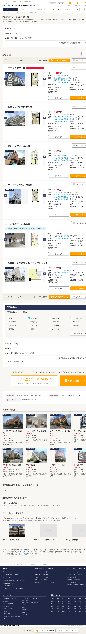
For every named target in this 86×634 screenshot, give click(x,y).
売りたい (25, 9)
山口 (80, 608)
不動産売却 (5, 601)
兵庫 (75, 606)
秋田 (52, 608)
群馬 (58, 606)
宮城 (52, 606)
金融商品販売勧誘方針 (8, 586)
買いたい (10, 9)
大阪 (75, 603)
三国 (68, 78)
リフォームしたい (71, 9)
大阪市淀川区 (63, 114)
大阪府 (56, 75)
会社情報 (61, 3)
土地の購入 (5, 611)
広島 (80, 606)
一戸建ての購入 (6, 614)
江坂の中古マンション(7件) (11, 505)
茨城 (58, 601)
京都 (75, 601)
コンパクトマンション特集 (41, 572)
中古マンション (6, 606)
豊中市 (61, 75)
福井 (63, 611)
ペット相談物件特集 (72, 582)
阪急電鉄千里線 (59, 160)
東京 (63, 598)
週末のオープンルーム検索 (41, 574)
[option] (15, 79)
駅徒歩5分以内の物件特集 (73, 579)
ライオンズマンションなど (41, 577)
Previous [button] (5, 79)
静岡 (69, 606)
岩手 (52, 603)
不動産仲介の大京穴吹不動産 (10, 598)
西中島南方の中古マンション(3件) (51, 505)
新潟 (63, 603)
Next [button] (44, 79)
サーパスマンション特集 (41, 579)
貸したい (56, 9)
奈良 (75, 608)
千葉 (58, 611)
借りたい (41, 9)
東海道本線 (58, 121)
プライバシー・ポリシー (9, 572)
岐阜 (69, 603)
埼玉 (58, 608)
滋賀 (75, 598)
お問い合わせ (25, 614)
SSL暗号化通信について (8, 583)
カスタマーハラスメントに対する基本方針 (13, 588)
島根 (80, 601)
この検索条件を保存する (15, 361)
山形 (52, 611)
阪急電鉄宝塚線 (59, 78)
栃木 (58, 603)
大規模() (5, 490)
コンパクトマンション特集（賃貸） (76, 574)
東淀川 (66, 121)
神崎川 (69, 80)
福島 (58, 598)
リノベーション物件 (7, 608)
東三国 (72, 82)
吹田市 (61, 153)
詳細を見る (59, 98)
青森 (52, 601)
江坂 (71, 156)
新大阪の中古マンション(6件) (30, 505)
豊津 (68, 160)
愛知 (69, 608)
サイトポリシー (6, 577)
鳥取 (80, 598)
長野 (69, 601)
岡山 (80, 603)
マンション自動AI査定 (8, 603)
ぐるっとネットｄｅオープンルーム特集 (45, 582)
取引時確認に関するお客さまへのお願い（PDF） (15, 580)
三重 (69, 611)
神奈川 (64, 601)
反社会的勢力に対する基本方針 (10, 574)
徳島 (80, 611)
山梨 (69, 598)
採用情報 (53, 3)
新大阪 (72, 119)
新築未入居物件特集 (72, 577)
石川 (63, 608)
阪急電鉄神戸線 (59, 80)
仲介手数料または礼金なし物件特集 (76, 584)
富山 (63, 606)
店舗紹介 (24, 607)
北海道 (52, 598)
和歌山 (75, 611)
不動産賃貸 (24, 554)
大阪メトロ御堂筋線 (61, 82)
